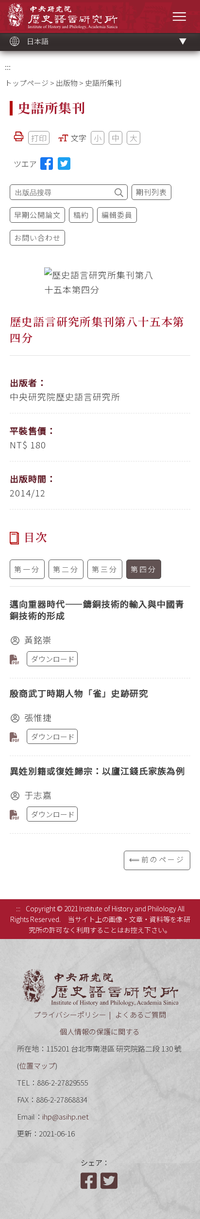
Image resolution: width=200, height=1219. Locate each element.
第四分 (144, 569)
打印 (39, 138)
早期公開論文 (37, 215)
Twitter (109, 1180)
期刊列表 (151, 192)
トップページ (27, 83)
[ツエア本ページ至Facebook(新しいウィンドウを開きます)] (46, 163)
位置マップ (37, 1065)
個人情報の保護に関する (100, 1031)
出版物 (67, 83)
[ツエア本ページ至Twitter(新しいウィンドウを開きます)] (64, 163)
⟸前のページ (157, 859)
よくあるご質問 (140, 1014)
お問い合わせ (37, 237)
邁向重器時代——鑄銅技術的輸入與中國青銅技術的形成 (97, 609)
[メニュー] (179, 16)
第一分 (27, 569)
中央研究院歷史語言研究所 (62, 15)
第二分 (66, 569)
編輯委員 (117, 215)
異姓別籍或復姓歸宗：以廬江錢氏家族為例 (97, 770)
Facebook (90, 1180)
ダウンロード (53, 659)
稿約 (81, 215)
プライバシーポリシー (69, 1014)
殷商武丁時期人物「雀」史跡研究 (79, 693)
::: (8, 67)
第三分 (105, 569)
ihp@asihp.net (65, 1116)
